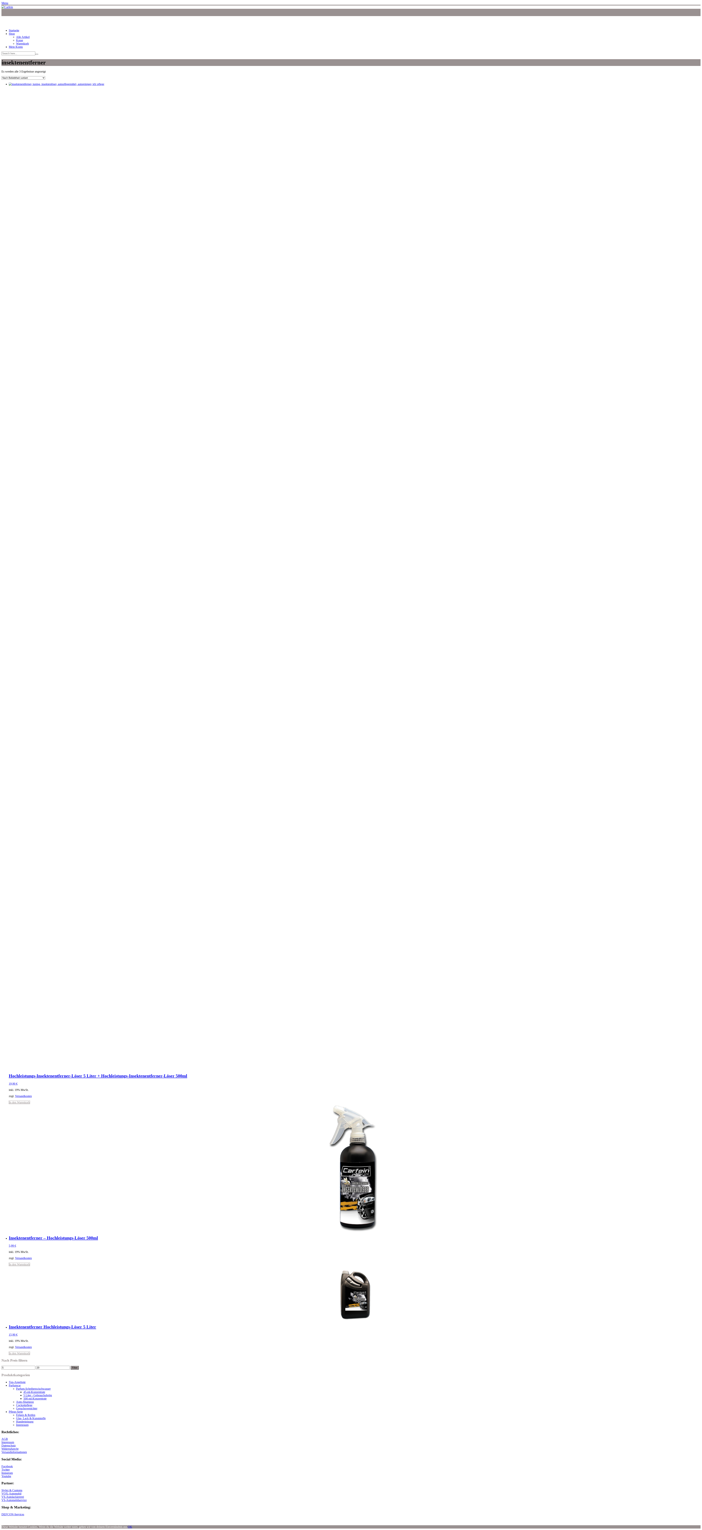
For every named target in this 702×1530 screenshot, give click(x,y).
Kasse (19, 40)
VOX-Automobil (11, 1493)
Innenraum (22, 1424)
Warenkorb (22, 43)
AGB (4, 1438)
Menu (4, 3)
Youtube (6, 1476)
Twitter (5, 1469)
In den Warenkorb (19, 1102)
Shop (12, 33)
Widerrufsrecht (9, 1448)
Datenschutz (8, 1445)
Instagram (7, 1472)
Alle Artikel (23, 37)
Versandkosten (23, 1096)
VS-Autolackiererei (12, 1496)
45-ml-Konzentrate (34, 1392)
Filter (74, 1367)
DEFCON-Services (12, 1514)
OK (130, 1526)
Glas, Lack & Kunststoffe (31, 1418)
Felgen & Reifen (25, 1415)
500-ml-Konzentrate (35, 1398)
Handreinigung (24, 1421)
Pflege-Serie (16, 1411)
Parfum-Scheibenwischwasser (33, 1388)
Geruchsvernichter (26, 1408)
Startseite (14, 30)
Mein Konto (16, 46)
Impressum (7, 1442)
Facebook (7, 1466)
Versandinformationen (14, 1452)
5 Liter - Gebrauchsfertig (37, 1395)
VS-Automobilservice (14, 1500)
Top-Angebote (17, 1382)
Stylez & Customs (11, 1490)
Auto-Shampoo (25, 1401)
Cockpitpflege (24, 1405)
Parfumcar (15, 1385)
